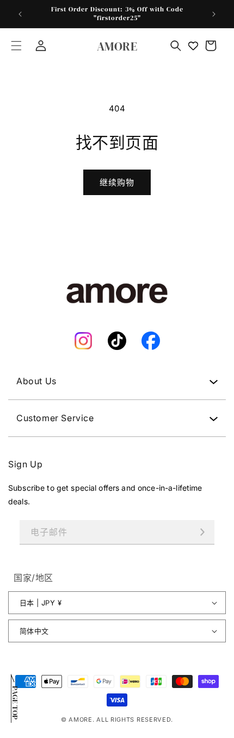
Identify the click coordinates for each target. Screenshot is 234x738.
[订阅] (202, 532)
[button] (16, 46)
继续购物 (117, 182)
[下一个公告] (214, 14)
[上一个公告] (20, 14)
